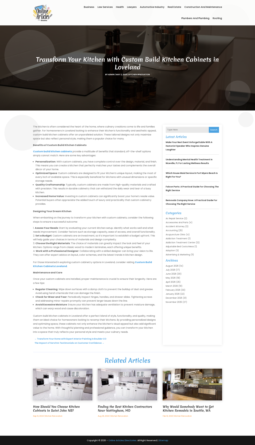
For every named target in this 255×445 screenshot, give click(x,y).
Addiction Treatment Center (180, 242)
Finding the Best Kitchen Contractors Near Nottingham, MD (125, 409)
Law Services (105, 7)
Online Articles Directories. (122, 440)
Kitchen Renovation (139, 74)
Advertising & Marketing (178, 254)
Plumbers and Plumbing (195, 18)
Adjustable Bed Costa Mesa (180, 246)
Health (120, 7)
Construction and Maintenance (203, 7)
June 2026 (171, 273)
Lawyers (132, 7)
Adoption (170, 250)
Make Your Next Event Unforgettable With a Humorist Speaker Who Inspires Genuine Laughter (189, 146)
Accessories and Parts (177, 222)
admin (111, 74)
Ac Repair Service (174, 218)
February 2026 (173, 289)
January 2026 (173, 293)
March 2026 (172, 285)
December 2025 (174, 297)
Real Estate (174, 7)
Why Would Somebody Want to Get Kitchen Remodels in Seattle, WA (188, 409)
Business (89, 7)
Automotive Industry (152, 7)
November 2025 (174, 302)
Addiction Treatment (176, 238)
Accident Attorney (175, 226)
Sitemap (163, 440)
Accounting (172, 230)
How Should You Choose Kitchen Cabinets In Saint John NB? (56, 409)
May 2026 (171, 277)
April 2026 (171, 281)
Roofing (217, 18)
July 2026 (170, 269)
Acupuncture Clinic (175, 234)
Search (214, 129)
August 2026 (172, 265)
